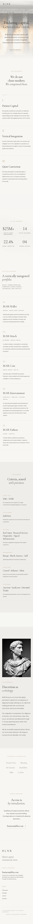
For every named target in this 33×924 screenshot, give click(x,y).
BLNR (7, 4)
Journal (4, 896)
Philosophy (5, 890)
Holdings (4, 893)
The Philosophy (16, 49)
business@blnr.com (16, 826)
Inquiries (4, 898)
